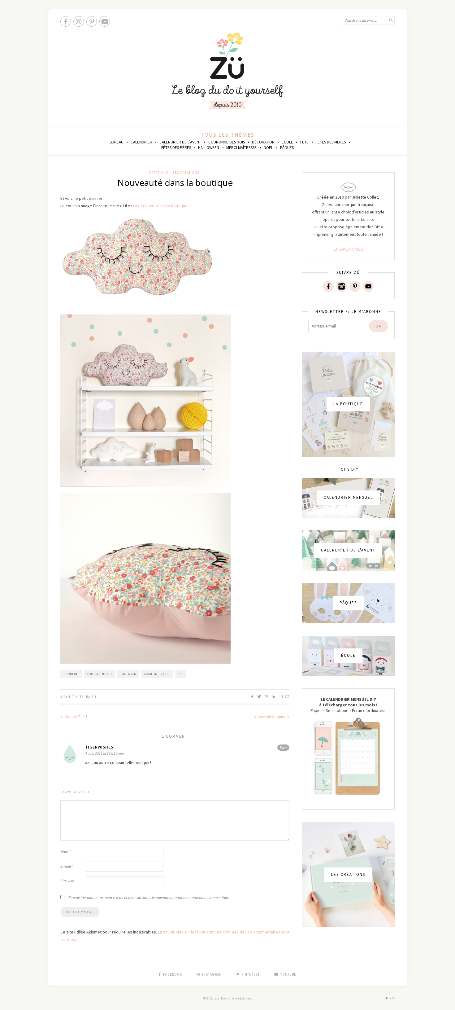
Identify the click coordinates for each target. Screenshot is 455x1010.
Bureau (117, 142)
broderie (71, 674)
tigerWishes (99, 747)
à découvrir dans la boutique (161, 206)
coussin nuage (100, 674)
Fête (304, 142)
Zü (93, 696)
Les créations (186, 172)
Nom (65, 851)
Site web (67, 881)
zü (180, 674)
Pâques (287, 147)
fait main (128, 674)
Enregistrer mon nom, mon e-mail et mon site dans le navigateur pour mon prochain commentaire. (149, 897)
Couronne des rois (226, 142)
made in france (157, 674)
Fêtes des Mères (331, 142)
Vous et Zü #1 (75, 716)
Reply (283, 747)
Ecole (287, 142)
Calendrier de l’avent (180, 142)
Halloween (208, 147)
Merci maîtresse (241, 147)
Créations (158, 172)
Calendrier (141, 142)
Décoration (263, 142)
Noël (268, 147)
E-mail (66, 866)
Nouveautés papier (270, 716)
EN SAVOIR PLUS (348, 249)
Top (389, 998)
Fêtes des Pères (176, 147)
